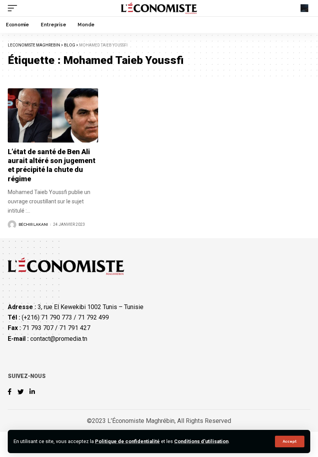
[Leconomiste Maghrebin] (159, 8)
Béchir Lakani (33, 224)
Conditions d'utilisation (201, 441)
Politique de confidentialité (127, 441)
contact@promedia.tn (58, 338)
